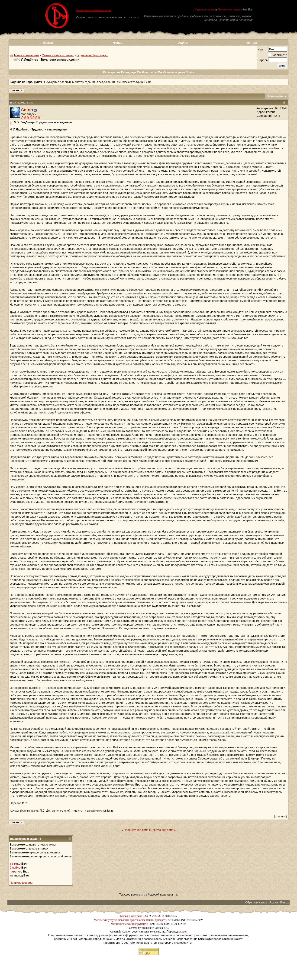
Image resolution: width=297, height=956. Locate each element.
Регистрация (111, 72)
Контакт (251, 43)
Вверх (284, 902)
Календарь (128, 72)
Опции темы (275, 96)
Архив (273, 902)
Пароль (263, 60)
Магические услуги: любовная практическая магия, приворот (129, 920)
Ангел (27, 109)
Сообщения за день (171, 72)
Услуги (182, 43)
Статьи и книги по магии (58, 55)
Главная (47, 43)
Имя (260, 49)
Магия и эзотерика (26, 55)
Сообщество (145, 72)
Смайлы (15, 867)
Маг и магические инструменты (129, 924)
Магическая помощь (230, 9)
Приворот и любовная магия (93, 10)
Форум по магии (205, 9)
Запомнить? (279, 55)
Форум (118, 43)
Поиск (190, 72)
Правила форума (21, 882)
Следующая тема (162, 830)
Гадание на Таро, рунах (92, 55)
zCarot (183, 931)
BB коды (15, 863)
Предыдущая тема (136, 830)
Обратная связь (256, 902)
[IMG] (13, 871)
